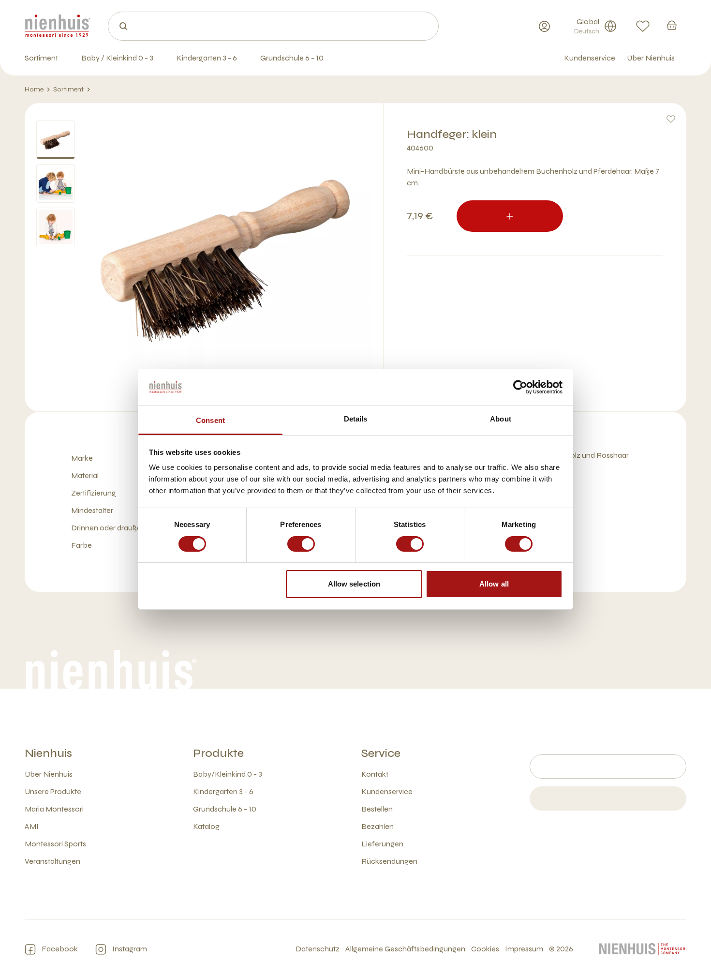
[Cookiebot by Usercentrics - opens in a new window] (520, 387)
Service (380, 753)
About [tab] (500, 419)
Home (34, 89)
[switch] (301, 544)
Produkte (218, 753)
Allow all (494, 584)
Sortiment (68, 89)
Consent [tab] (210, 420)
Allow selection (354, 584)
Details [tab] (356, 419)
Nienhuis (48, 753)
